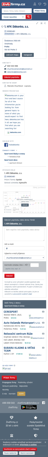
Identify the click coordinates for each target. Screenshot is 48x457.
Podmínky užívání (25, 382)
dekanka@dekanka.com (16, 72)
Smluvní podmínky (9, 386)
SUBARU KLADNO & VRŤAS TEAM (19, 349)
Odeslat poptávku (11, 77)
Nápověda (23, 386)
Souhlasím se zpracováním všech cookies (20, 449)
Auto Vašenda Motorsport (22, 323)
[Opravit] (37, 23)
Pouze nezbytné (10, 453)
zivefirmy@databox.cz (28, 403)
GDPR (21, 393)
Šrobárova (8, 40)
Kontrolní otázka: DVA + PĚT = (17, 265)
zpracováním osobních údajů (22, 294)
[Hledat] (28, 17)
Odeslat (9, 275)
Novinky (5, 389)
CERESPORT (11, 311)
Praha (6, 46)
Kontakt (12, 393)
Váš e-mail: (9, 244)
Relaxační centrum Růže (18, 333)
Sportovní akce (10, 160)
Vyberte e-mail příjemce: (14, 253)
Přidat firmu (40, 10)
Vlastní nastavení (26, 453)
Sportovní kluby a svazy (14, 153)
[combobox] (16, 11)
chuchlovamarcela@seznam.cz (19, 69)
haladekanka (14, 144)
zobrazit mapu (12, 55)
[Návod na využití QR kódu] (15, 366)
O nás (4, 393)
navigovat (28, 55)
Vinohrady (8, 43)
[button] (35, 4)
